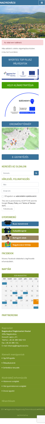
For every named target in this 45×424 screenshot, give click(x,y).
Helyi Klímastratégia (20, 85)
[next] (37, 275)
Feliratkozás (8, 208)
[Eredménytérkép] (20, 138)
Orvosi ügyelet (9, 390)
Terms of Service (28, 203)
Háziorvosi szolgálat (11, 381)
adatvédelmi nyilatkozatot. (26, 196)
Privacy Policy (13, 203)
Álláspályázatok (9, 362)
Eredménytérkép (20, 124)
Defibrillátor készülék (11, 367)
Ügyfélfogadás (9, 358)
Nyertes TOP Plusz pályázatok (20, 61)
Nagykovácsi (7, 2)
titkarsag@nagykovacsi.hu (18, 345)
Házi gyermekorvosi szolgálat (14, 386)
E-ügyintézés (20, 157)
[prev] (3, 275)
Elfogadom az (20, 196)
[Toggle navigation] (42, 2)
